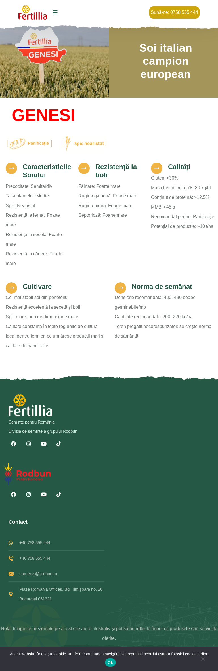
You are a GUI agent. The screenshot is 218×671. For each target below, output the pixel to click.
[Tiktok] (59, 444)
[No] (203, 660)
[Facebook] (14, 444)
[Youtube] (44, 444)
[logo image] (32, 12)
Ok (110, 662)
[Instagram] (29, 444)
